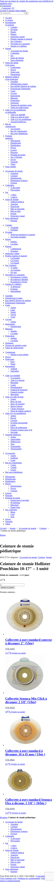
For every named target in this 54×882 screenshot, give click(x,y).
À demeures (15, 286)
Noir (12, 517)
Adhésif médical (17, 202)
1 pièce (13, 195)
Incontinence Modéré (19, 279)
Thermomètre (16, 449)
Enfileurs (14, 458)
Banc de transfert (17, 404)
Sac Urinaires (16, 41)
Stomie (8, 48)
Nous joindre (20, 10)
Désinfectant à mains (19, 84)
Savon (13, 159)
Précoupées (15, 190)
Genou (13, 470)
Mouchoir (14, 505)
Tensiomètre (15, 446)
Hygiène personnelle (19, 423)
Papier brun (15, 507)
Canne (13, 385)
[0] (12, 8)
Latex (12, 310)
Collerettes (14, 53)
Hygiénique (15, 503)
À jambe (14, 268)
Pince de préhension (18, 427)
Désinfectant (15, 143)
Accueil (3, 10)
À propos (11, 10)
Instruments (15, 96)
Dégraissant (15, 141)
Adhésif (13, 369)
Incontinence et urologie (10, 23)
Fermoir (13, 183)
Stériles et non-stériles (19, 354)
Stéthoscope (15, 442)
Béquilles (14, 383)
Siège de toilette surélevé (20, 411)
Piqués (13, 32)
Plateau (13, 34)
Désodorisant (15, 178)
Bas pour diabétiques (19, 133)
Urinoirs (13, 491)
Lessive (13, 150)
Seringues (14, 103)
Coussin (13, 420)
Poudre (13, 213)
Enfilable (14, 230)
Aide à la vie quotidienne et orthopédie (15, 111)
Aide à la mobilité (17, 115)
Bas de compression (10, 125)
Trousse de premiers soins (21, 105)
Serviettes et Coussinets (20, 44)
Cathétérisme (15, 249)
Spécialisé (14, 371)
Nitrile (13, 312)
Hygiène (14, 29)
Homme (13, 221)
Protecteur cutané (17, 216)
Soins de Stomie (17, 58)
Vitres (12, 164)
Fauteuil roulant (16, 392)
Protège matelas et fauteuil (21, 39)
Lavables (14, 244)
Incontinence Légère (18, 277)
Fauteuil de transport (18, 390)
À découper (15, 188)
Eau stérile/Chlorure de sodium (23, 86)
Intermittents (15, 291)
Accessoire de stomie (19, 51)
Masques (14, 98)
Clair (12, 514)
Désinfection (15, 326)
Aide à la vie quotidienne (20, 119)
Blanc (12, 512)
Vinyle (13, 315)
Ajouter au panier (7, 588)
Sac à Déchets (16, 157)
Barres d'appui (16, 406)
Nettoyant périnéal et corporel (22, 234)
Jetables (13, 242)
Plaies (12, 364)
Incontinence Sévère (18, 282)
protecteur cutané (17, 37)
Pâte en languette (17, 209)
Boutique (4, 817)
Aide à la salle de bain (19, 117)
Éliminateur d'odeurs (19, 180)
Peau (12, 362)
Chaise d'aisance (17, 409)
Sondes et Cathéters (18, 46)
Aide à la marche (17, 380)
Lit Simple (14, 263)
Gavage (13, 93)
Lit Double (15, 258)
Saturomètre (15, 439)
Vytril (12, 317)
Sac (12, 55)
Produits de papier (17, 155)
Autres (13, 307)
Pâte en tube (15, 211)
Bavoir (13, 418)
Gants (12, 91)
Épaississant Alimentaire (20, 89)
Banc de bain (15, 401)
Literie (13, 425)
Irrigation (14, 251)
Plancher (14, 152)
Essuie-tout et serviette (19, 500)
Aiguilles (14, 81)
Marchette (14, 394)
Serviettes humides (18, 237)
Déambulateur (16, 387)
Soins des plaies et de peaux (11, 64)
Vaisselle (14, 162)
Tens (12, 444)
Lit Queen (14, 260)
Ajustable (14, 227)
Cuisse (13, 465)
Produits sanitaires (9, 137)
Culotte (13, 467)
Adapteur (14, 173)
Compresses (15, 67)
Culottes (13, 27)
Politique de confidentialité (29, 878)
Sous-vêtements (16, 60)
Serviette (14, 432)
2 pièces (13, 197)
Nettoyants (14, 72)
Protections (15, 100)
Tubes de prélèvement (19, 107)
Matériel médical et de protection (12, 78)
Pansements (15, 74)
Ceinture (14, 176)
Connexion (5, 8)
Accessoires (15, 129)
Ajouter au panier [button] (18, 653)
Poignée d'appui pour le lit (21, 430)
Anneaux (14, 204)
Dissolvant (14, 206)
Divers (13, 70)
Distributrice (15, 145)
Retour (3, 535)
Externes (14, 289)
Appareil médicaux (18, 122)
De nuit (13, 272)
